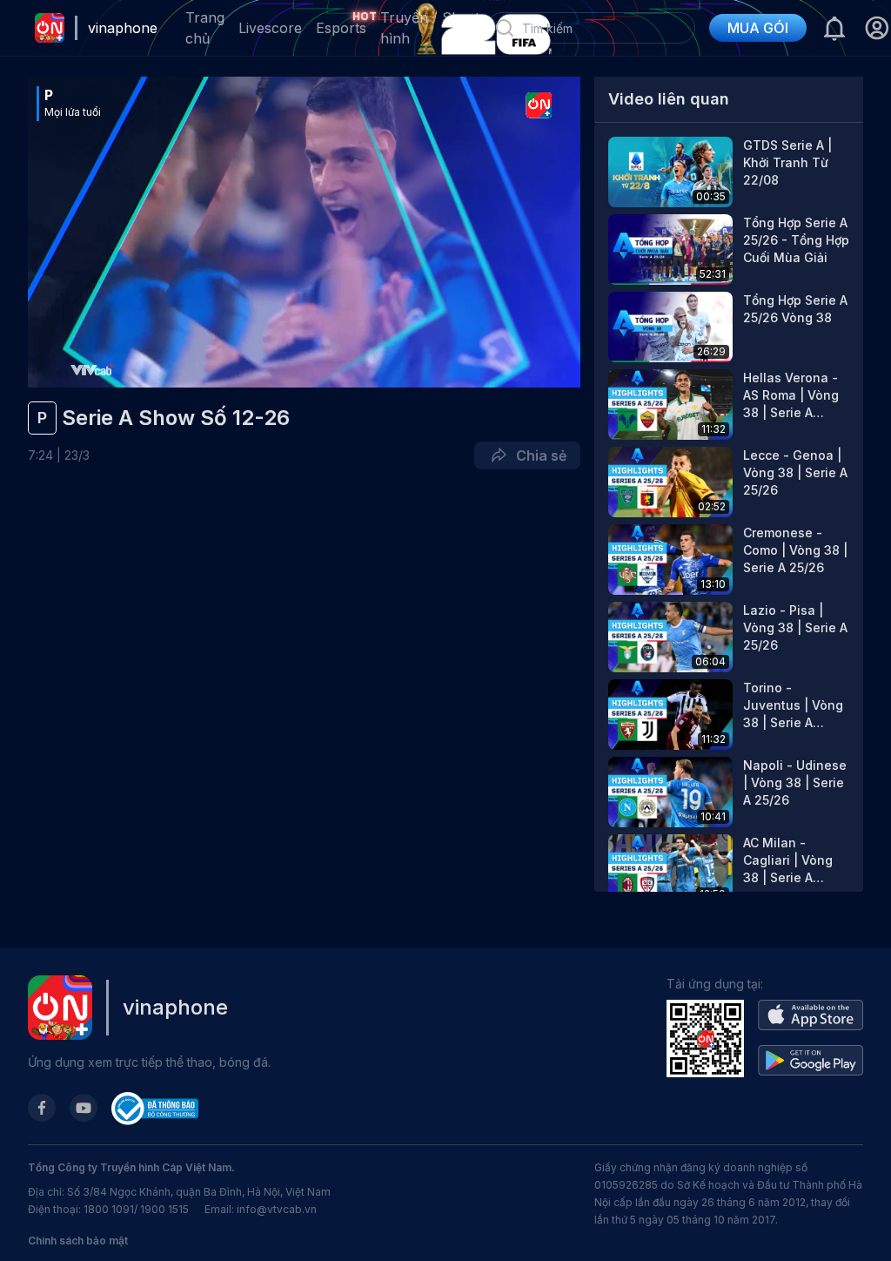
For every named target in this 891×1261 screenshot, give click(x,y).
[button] (876, 28)
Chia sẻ (537, 455)
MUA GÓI (757, 28)
